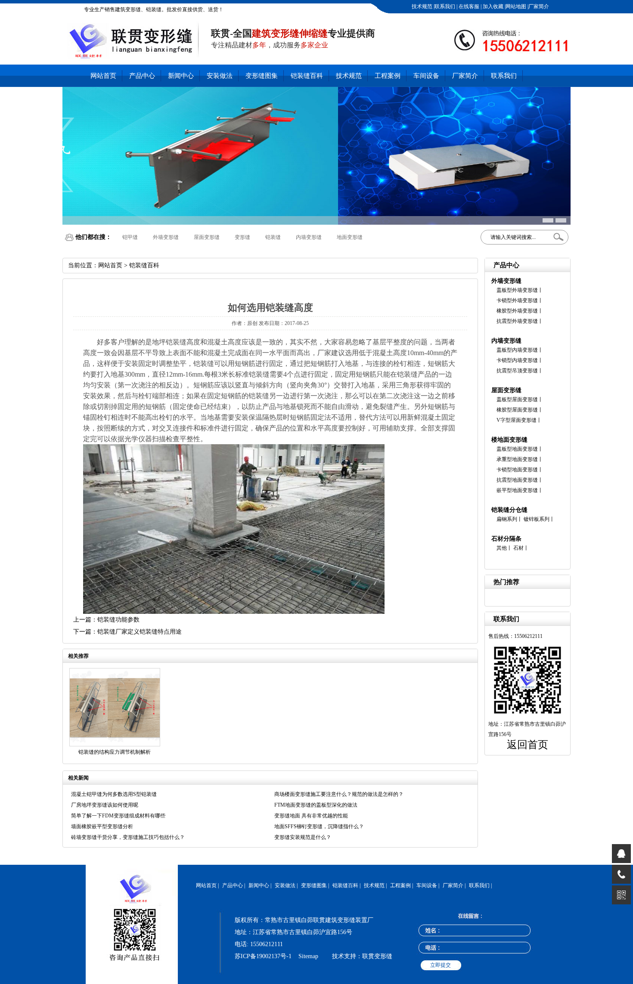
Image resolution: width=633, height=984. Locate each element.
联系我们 (444, 6)
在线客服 (468, 6)
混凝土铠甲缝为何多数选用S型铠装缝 (114, 794)
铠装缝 (270, 237)
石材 (518, 548)
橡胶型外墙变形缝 (517, 311)
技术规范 (422, 6)
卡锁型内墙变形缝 (517, 360)
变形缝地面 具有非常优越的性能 (311, 816)
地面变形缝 (347, 237)
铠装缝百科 (307, 75)
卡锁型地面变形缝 (517, 470)
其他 (501, 548)
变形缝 (240, 237)
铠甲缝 (127, 237)
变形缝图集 (261, 75)
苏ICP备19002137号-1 (263, 956)
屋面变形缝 (204, 237)
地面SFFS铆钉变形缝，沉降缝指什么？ (319, 826)
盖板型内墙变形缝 (517, 350)
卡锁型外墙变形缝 (517, 300)
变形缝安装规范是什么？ (302, 837)
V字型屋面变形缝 (516, 420)
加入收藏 (492, 6)
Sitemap (308, 956)
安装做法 (220, 75)
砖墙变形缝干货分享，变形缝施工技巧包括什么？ (128, 837)
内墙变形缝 (306, 237)
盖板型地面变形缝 (517, 449)
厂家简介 (538, 6)
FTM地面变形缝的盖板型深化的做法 (315, 805)
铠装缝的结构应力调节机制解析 (114, 752)
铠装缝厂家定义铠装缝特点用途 (139, 631)
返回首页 (527, 745)
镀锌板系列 (536, 519)
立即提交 (440, 965)
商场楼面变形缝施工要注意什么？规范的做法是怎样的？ (338, 794)
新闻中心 (181, 75)
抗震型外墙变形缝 (517, 321)
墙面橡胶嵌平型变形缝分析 (102, 826)
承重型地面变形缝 (517, 459)
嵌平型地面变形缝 (517, 490)
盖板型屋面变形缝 (517, 399)
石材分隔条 (506, 538)
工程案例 (387, 75)
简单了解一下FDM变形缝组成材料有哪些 (118, 816)
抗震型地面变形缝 (517, 480)
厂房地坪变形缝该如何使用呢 (104, 805)
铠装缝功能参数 (118, 619)
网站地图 (516, 6)
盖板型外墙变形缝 (517, 290)
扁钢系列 (506, 519)
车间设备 (426, 75)
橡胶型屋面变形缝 (517, 410)
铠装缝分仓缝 (509, 510)
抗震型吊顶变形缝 (517, 371)
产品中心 (142, 75)
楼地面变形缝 (509, 439)
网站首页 (103, 75)
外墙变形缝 (163, 237)
